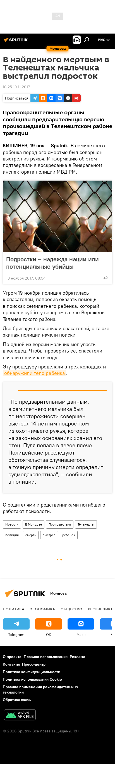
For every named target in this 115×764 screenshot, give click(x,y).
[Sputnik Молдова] (17, 41)
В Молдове (33, 524)
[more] (105, 277)
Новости (11, 524)
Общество (71, 608)
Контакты (11, 664)
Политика (13, 608)
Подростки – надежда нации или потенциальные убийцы (52, 263)
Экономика (42, 608)
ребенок (68, 535)
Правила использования (46, 656)
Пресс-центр (33, 664)
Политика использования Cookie (32, 679)
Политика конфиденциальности (31, 671)
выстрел (49, 535)
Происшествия (60, 524)
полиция (12, 535)
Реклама (77, 656)
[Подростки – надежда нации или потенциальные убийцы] (57, 216)
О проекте (12, 656)
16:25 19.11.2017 (16, 86)
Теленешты (86, 524)
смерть (30, 535)
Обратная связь (17, 699)
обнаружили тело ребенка (34, 373)
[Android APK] (20, 715)
